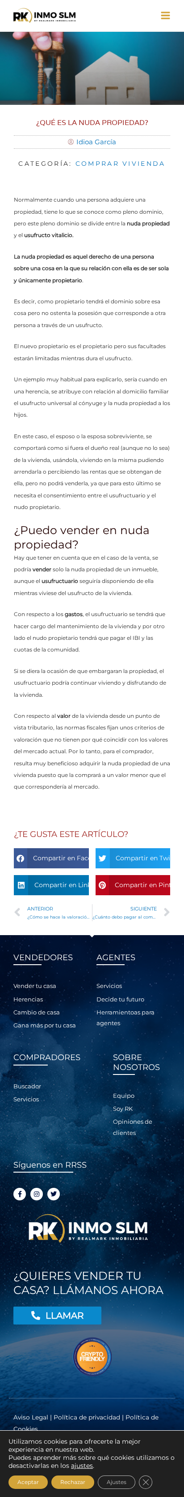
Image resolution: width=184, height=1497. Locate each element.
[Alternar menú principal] (166, 16)
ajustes (82, 1466)
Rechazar (72, 1482)
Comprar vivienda (120, 164)
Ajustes (116, 1482)
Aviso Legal (31, 1417)
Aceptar (28, 1482)
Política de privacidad (87, 1417)
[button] (51, 858)
